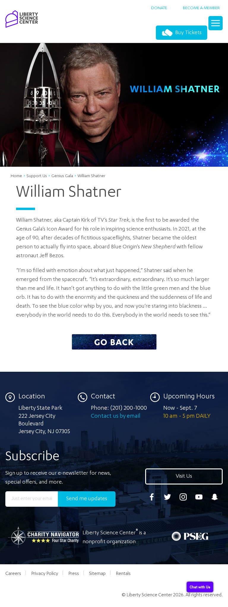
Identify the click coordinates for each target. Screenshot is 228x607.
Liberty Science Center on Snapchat (214, 496)
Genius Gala (62, 176)
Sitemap (97, 574)
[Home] (21, 29)
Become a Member (201, 8)
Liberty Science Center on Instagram (183, 496)
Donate (159, 8)
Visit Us (184, 476)
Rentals (123, 574)
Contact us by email (115, 416)
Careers (13, 574)
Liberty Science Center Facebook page (151, 496)
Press (73, 574)
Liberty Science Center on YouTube (198, 496)
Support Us (36, 176)
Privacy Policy (44, 574)
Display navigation (216, 25)
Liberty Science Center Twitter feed (167, 496)
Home (16, 176)
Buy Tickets (188, 33)
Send (86, 499)
